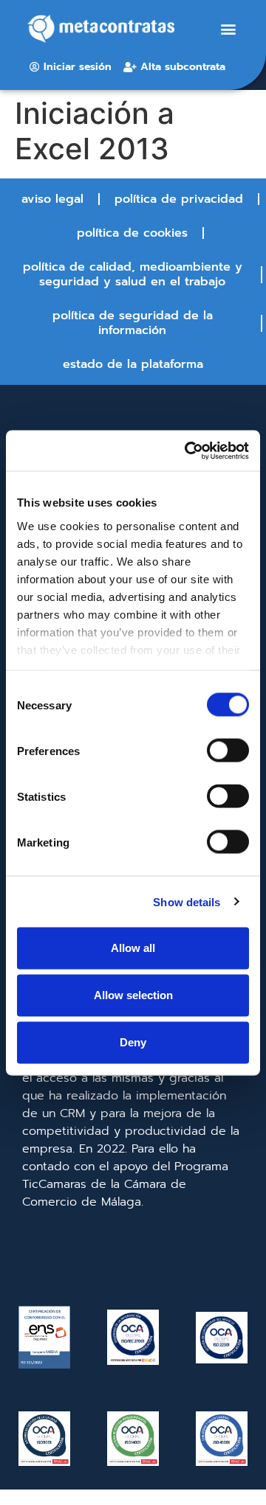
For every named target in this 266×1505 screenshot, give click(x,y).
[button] (228, 29)
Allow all (133, 948)
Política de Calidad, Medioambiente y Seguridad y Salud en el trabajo (132, 274)
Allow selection (133, 995)
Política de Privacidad (179, 199)
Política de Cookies (132, 233)
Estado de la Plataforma (133, 364)
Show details (186, 901)
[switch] (228, 750)
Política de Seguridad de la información (132, 323)
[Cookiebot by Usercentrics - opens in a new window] (187, 450)
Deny (133, 1042)
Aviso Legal (52, 199)
